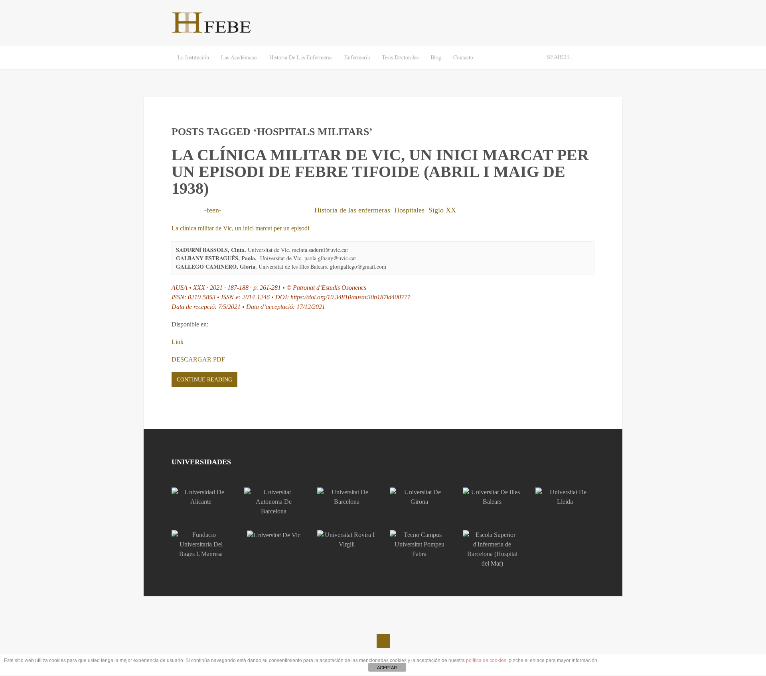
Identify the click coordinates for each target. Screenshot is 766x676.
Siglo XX (442, 210)
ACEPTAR (387, 667)
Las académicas (239, 57)
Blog (435, 57)
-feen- (212, 210)
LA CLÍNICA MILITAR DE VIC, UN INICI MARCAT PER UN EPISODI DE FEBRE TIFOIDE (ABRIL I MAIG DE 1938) (380, 171)
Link (178, 341)
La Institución (193, 57)
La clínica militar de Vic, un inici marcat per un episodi (240, 228)
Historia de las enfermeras (300, 57)
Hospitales (409, 210)
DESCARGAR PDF (198, 359)
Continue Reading (204, 380)
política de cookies (486, 660)
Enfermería (357, 57)
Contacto (463, 57)
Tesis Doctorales (400, 57)
